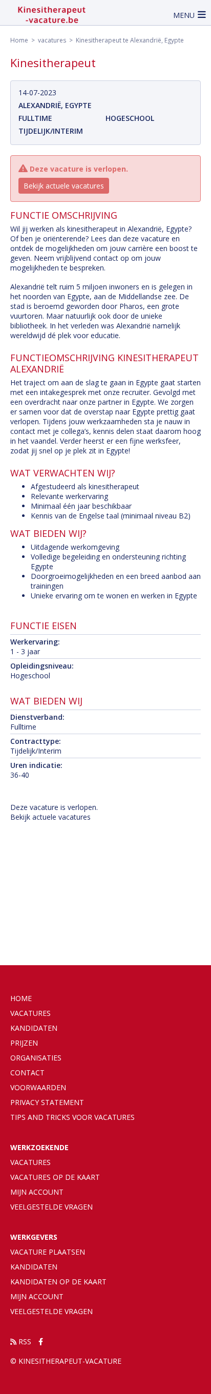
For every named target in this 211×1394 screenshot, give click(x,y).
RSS (23, 1341)
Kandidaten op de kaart (58, 1281)
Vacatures (30, 1162)
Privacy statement (47, 1102)
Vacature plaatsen (47, 1252)
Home (19, 40)
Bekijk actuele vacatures (64, 186)
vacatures (52, 40)
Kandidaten (33, 1028)
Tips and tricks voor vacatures (72, 1117)
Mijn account (37, 1192)
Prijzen (24, 1043)
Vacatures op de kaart (55, 1177)
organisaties (35, 1058)
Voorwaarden (38, 1087)
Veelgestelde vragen (51, 1207)
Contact (27, 1072)
